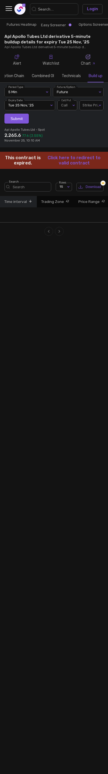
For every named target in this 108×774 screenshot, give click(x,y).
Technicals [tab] (71, 76)
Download (93, 187)
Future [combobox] (62, 92)
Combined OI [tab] (43, 76)
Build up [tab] (95, 76)
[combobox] (91, 105)
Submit (17, 118)
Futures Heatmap (22, 24)
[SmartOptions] (19, 9)
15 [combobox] (61, 187)
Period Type (15, 86)
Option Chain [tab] (12, 76)
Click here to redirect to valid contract (74, 160)
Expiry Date (15, 100)
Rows (62, 182)
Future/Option (66, 86)
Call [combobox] (64, 105)
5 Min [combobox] (12, 92)
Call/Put (66, 100)
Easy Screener (53, 25)
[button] (29, 201)
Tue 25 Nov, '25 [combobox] (21, 105)
